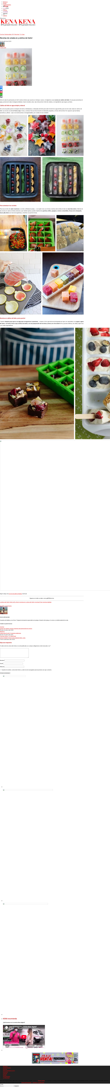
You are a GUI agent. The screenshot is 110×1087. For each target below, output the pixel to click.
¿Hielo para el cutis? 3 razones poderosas (10, 633)
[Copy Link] (42, 96)
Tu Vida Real (12, 636)
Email (1, 664)
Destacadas (7, 34)
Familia (5, 1073)
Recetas (16, 34)
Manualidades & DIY (9, 1070)
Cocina (2, 34)
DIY (13, 34)
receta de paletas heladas (15, 594)
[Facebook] (42, 87)
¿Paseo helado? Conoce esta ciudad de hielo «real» (13, 638)
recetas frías (38, 602)
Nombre (2, 660)
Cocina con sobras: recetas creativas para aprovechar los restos (16, 628)
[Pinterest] (42, 92)
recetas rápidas (46, 602)
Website (2, 667)
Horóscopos (6, 1076)
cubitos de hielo (5, 602)
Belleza (5, 2)
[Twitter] (42, 89)
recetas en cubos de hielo (27, 602)
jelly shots (16, 602)
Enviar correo (41, 1081)
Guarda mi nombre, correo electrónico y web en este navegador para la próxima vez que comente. (27, 670)
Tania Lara (3, 47)
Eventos (5, 1072)
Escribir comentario (6, 606)
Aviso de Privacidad (26, 1083)
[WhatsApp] (42, 94)
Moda (4, 3)
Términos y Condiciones (38, 1083)
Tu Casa (22, 34)
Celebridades (7, 4)
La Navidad (6, 1078)
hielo (11, 602)
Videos (5, 15)
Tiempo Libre (4, 636)
